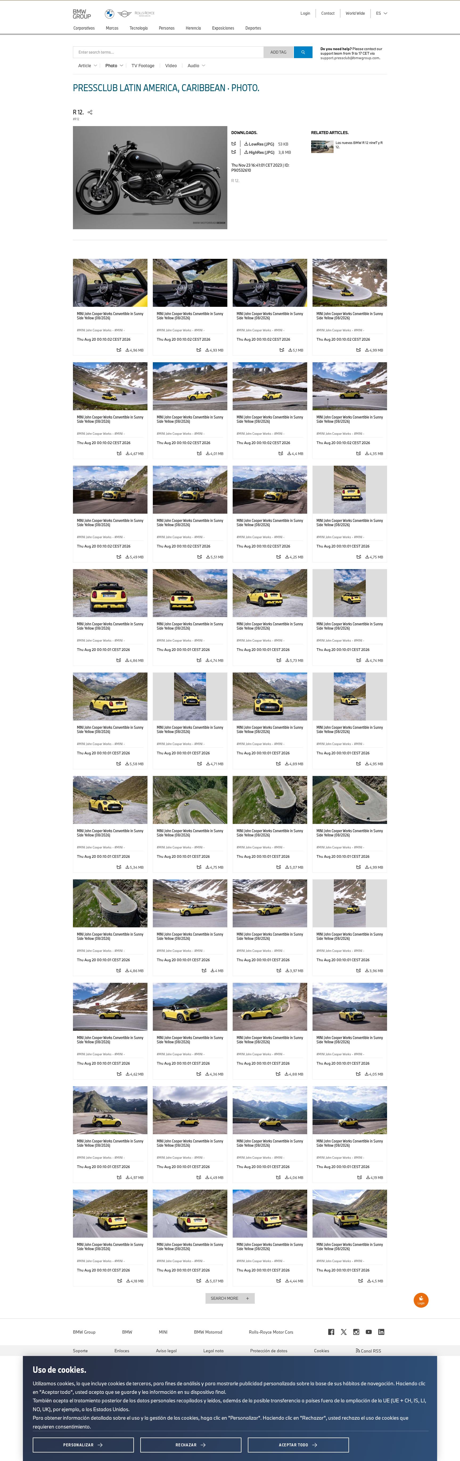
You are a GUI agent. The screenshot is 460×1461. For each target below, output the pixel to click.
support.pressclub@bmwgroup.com (350, 57)
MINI (163, 1332)
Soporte (80, 1350)
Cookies (321, 1350)
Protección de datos (269, 1350)
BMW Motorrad (208, 1332)
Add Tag (278, 52)
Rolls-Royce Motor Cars (271, 1332)
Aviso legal (166, 1350)
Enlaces (121, 1350)
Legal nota (213, 1350)
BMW (127, 1332)
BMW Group (84, 1332)
